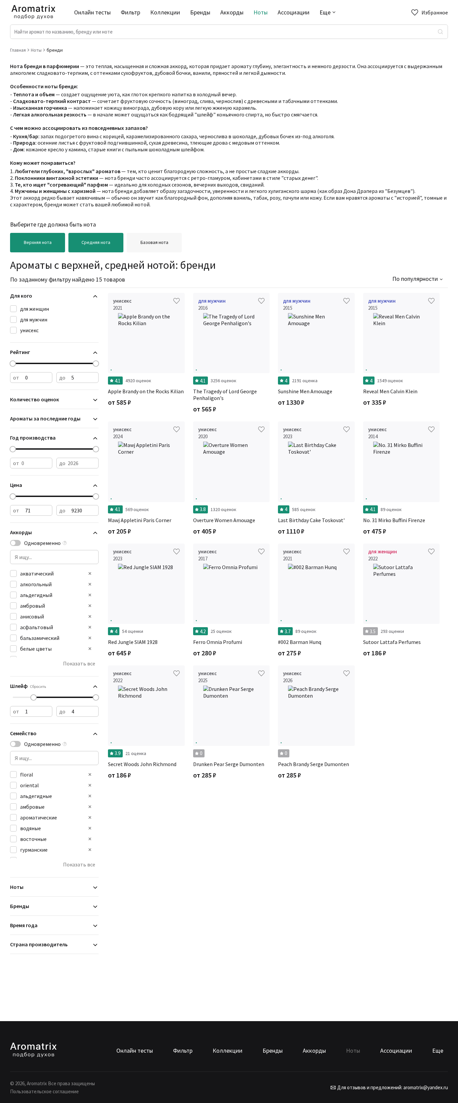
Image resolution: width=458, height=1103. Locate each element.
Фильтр (130, 12)
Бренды (200, 12)
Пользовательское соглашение (44, 1091)
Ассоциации (293, 12)
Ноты (260, 12)
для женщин (34, 308)
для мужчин (33, 319)
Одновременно (42, 543)
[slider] (13, 363)
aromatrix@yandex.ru (425, 1087)
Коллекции (165, 12)
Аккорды (231, 12)
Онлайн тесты (92, 12)
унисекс (29, 330)
